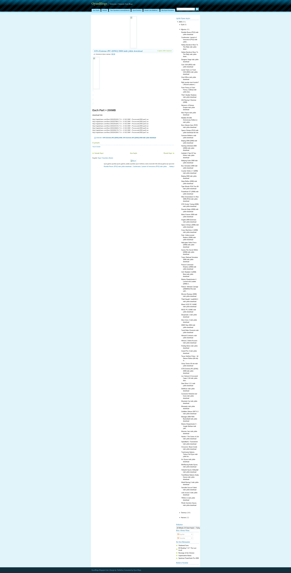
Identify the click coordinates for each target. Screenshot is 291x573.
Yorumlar (182, 538)
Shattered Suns (183, 545)
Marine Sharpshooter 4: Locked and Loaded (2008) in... (189, 281)
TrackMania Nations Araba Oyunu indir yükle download (190, 477)
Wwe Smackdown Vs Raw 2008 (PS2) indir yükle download (190, 199)
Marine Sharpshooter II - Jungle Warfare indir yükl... (189, 426)
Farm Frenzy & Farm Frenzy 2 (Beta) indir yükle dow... (188, 90)
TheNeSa (120, 570)
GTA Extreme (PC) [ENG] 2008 (112, 138)
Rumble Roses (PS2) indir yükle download (105, 166)
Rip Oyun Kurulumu (167, 10)
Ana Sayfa (96, 10)
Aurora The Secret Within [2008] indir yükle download (189, 252)
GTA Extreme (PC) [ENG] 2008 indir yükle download (118, 51)
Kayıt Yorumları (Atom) (105, 158)
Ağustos (183, 29)
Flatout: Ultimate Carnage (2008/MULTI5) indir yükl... (189, 289)
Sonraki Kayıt (98, 153)
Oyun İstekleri (137, 10)
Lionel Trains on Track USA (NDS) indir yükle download (189, 72)
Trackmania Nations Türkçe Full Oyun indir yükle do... (189, 454)
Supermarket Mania (184, 555)
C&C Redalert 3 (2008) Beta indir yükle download (188, 274)
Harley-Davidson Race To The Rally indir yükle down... (189, 47)
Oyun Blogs (137, 570)
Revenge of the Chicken (186, 553)
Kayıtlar (181, 534)
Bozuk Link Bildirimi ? (151, 10)
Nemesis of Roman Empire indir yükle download (188, 107)
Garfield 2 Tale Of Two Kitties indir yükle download (188, 155)
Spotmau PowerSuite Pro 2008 (188, 558)
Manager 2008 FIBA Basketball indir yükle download (189, 419)
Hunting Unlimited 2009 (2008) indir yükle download (189, 148)
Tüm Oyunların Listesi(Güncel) (120, 10)
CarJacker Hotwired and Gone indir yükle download (189, 396)
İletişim (104, 10)
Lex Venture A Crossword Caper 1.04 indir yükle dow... (189, 378)
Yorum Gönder (96, 146)
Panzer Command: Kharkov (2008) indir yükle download (188, 267)
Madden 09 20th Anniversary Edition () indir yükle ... (189, 120)
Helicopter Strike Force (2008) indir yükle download (188, 245)
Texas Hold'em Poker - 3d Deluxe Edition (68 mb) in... (189, 358)
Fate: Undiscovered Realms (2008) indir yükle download (188, 237)
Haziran (183, 517)
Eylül (182, 24)
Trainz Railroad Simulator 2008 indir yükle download (189, 259)
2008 (180, 22)
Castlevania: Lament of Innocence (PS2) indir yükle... (138, 166)
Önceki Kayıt (168, 153)
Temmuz (184, 513)
